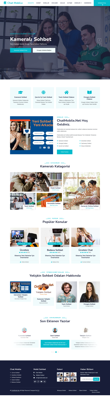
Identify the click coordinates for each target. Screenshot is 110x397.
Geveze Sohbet (96, 392)
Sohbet (38, 3)
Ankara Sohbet (73, 390)
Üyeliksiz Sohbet (16, 375)
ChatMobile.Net (15, 390)
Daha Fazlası (64, 152)
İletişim (69, 3)
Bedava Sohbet (16, 382)
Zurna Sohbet (15, 372)
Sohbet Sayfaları (16, 377)
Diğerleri (77, 3)
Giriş (29, 243)
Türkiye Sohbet (93, 390)
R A (38, 390)
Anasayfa (31, 3)
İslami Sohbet (15, 380)
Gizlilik (62, 3)
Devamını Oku (21, 243)
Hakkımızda (87, 3)
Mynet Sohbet (83, 390)
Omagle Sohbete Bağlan (44, 50)
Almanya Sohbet (61, 390)
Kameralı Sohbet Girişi (20, 50)
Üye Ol (96, 379)
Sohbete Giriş (102, 3)
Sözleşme (55, 3)
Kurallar (46, 3)
